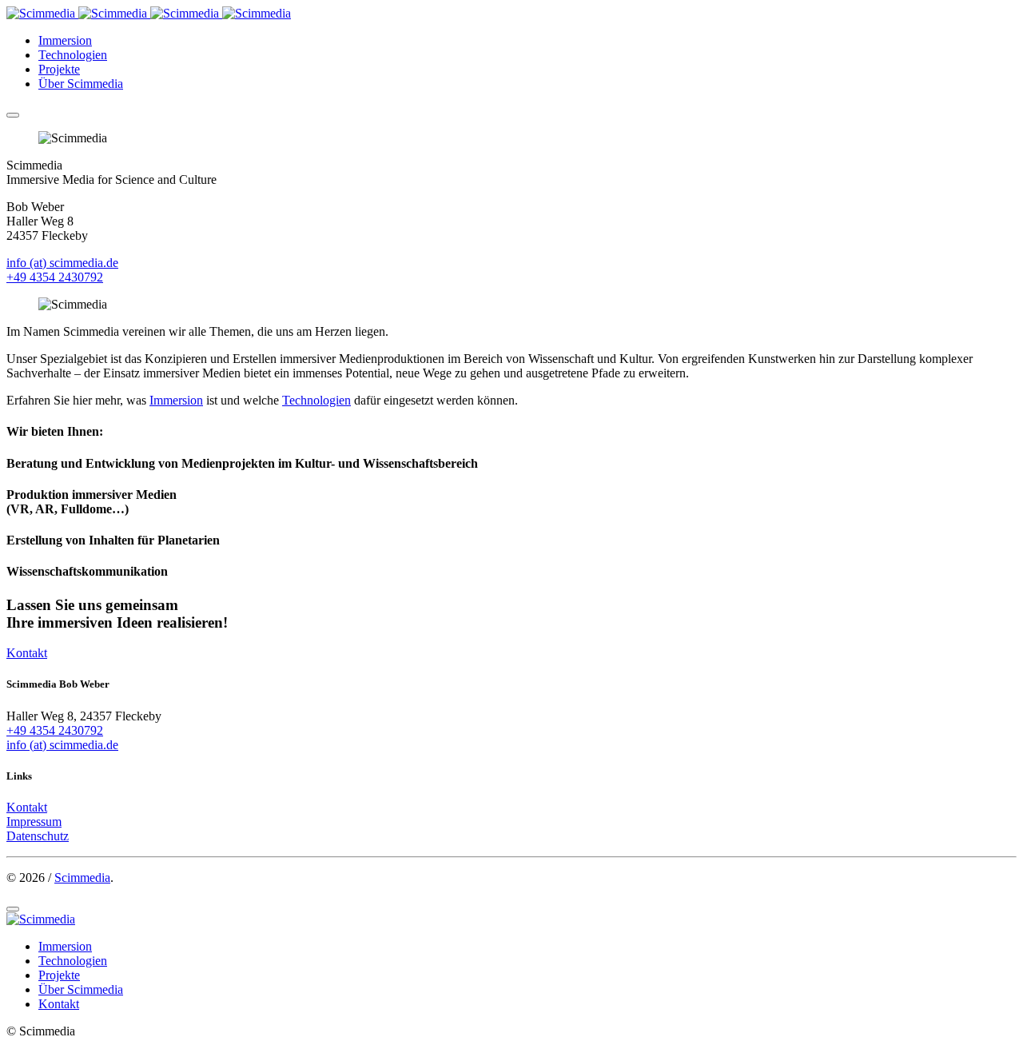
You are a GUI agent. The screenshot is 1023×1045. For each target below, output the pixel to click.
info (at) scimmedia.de (62, 262)
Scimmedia (82, 877)
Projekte (59, 69)
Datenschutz (37, 836)
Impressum (34, 821)
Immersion (65, 40)
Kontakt (26, 653)
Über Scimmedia (80, 83)
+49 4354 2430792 (54, 277)
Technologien (72, 55)
